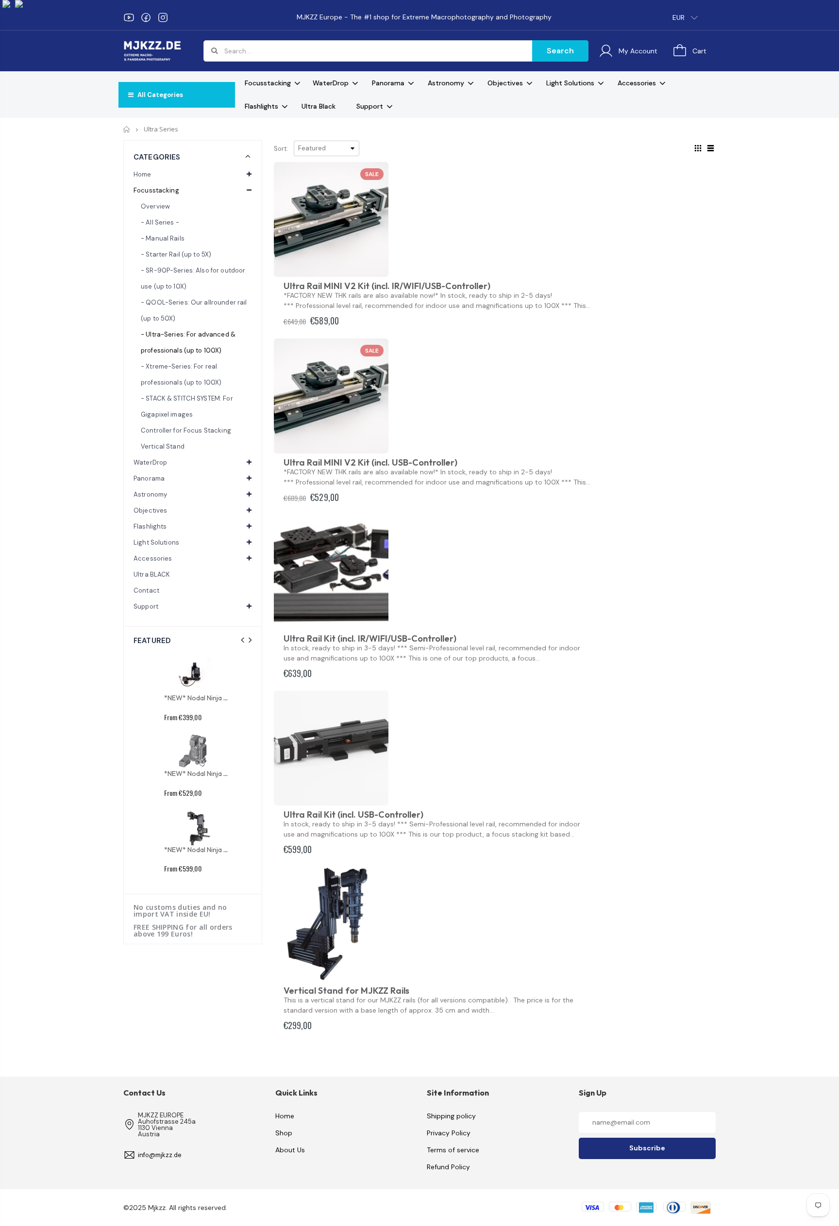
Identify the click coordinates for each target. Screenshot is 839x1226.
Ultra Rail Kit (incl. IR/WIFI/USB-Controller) (370, 638)
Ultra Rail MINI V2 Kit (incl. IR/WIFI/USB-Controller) (387, 285)
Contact (146, 590)
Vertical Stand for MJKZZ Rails (346, 990)
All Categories (159, 95)
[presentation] (242, 640)
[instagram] (162, 17)
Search (560, 51)
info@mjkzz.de (160, 1155)
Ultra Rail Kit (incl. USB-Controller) (353, 814)
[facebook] (145, 17)
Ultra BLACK (152, 574)
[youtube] (128, 17)
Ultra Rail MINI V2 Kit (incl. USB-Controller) (370, 462)
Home (127, 129)
